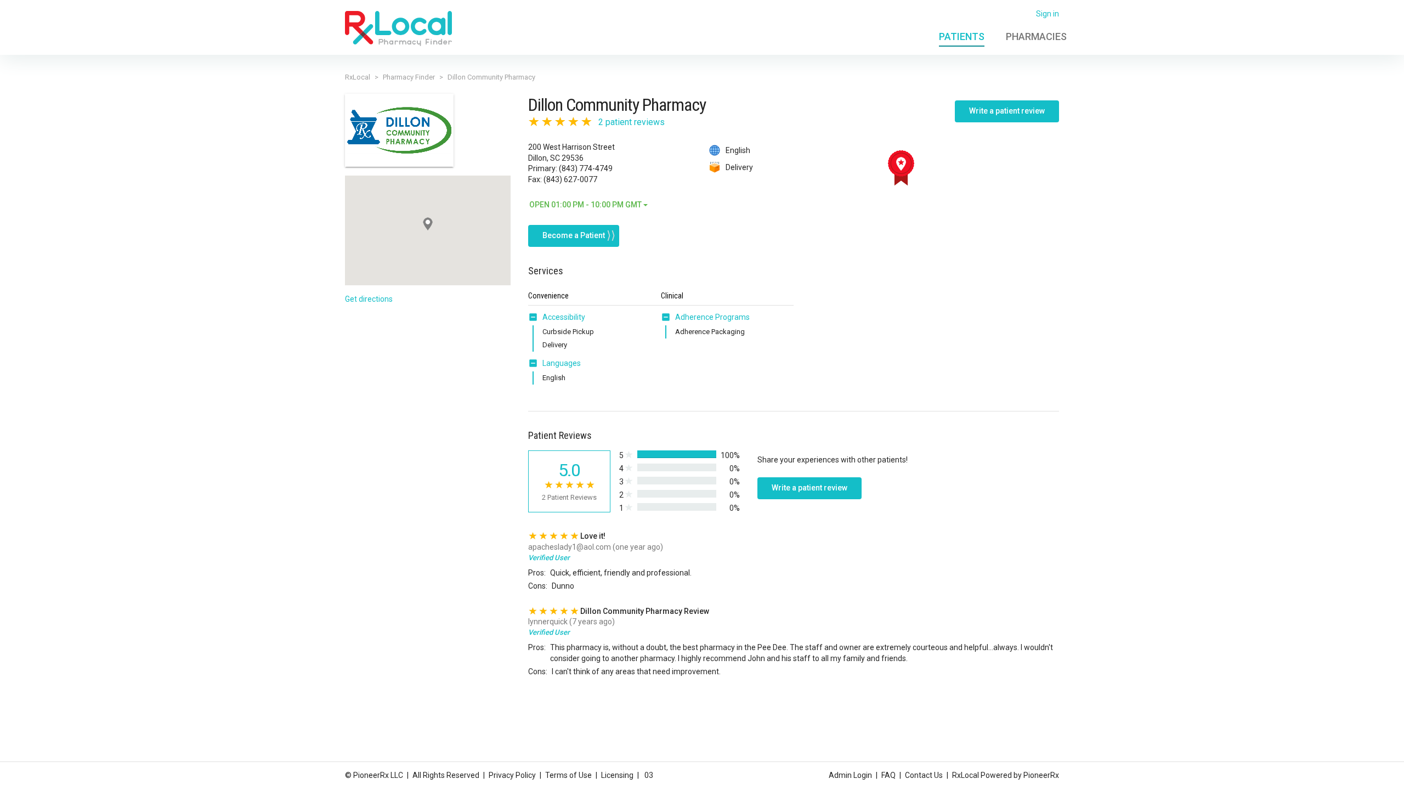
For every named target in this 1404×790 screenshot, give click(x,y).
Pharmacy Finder (409, 77)
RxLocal (357, 77)
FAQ (888, 775)
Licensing (617, 775)
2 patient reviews (631, 122)
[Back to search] (398, 28)
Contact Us (924, 775)
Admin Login (850, 775)
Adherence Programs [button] (712, 317)
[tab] (556, 317)
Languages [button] (561, 363)
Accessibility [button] (563, 317)
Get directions (369, 299)
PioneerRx (1041, 775)
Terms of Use (568, 775)
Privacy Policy (512, 775)
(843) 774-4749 (586, 168)
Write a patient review (1007, 110)
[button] (535, 317)
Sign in (1047, 13)
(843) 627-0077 (570, 179)
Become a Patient (573, 235)
